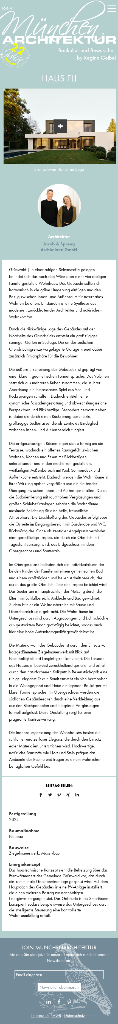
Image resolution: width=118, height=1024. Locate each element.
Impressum (40, 1015)
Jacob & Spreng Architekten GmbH (59, 247)
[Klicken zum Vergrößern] (60, 126)
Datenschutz (74, 1015)
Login (7, 8)
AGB (57, 1015)
